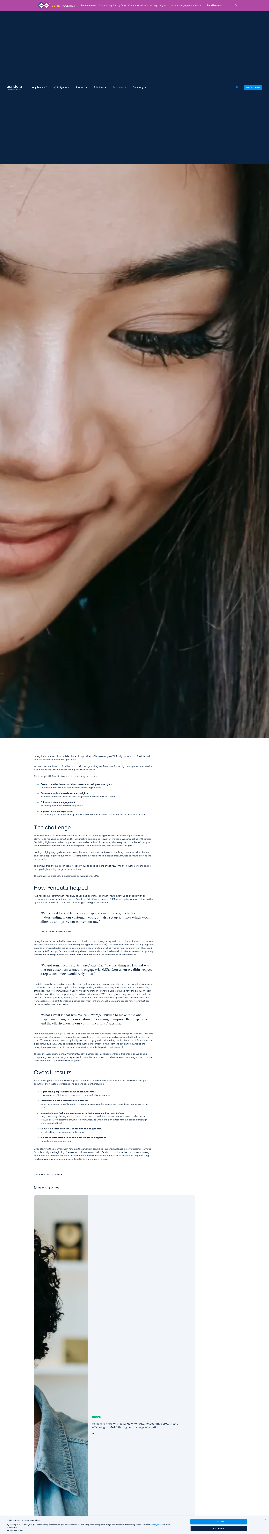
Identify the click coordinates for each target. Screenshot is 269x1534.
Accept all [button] (218, 1522)
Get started (189, 1496)
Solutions (99, 87)
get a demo (253, 87)
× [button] (266, 1519)
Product (80, 87)
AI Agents (62, 87)
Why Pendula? (39, 87)
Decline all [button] (218, 1529)
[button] (89, 1530)
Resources (118, 87)
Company (138, 87)
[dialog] (134, 1525)
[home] (16, 87)
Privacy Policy (156, 1525)
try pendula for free (49, 1174)
